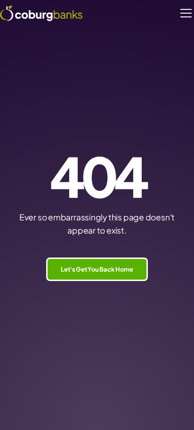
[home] (41, 13)
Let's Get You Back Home (97, 269)
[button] (184, 13)
